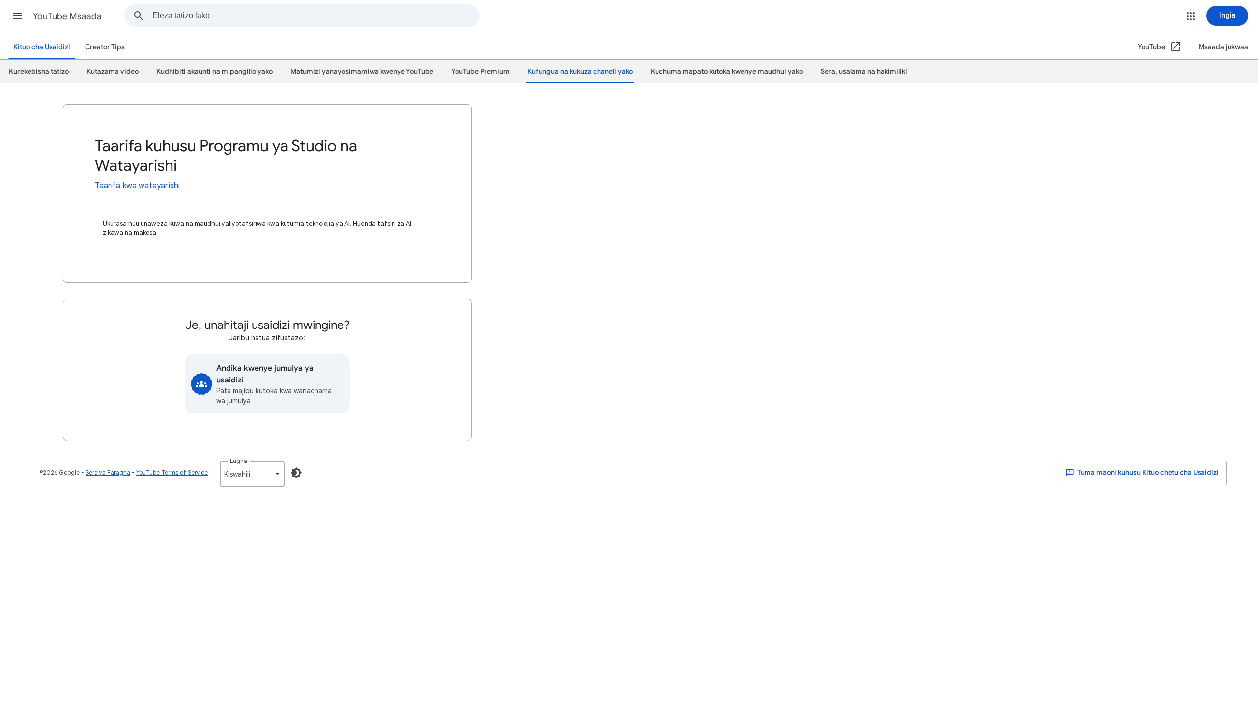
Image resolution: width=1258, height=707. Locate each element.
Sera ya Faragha (108, 472)
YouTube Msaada (67, 16)
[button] (17, 15)
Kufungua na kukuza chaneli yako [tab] (580, 71)
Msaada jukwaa (1223, 47)
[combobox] (315, 15)
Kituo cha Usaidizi (41, 47)
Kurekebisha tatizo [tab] (39, 71)
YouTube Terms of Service (172, 472)
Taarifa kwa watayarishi (137, 185)
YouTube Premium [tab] (480, 71)
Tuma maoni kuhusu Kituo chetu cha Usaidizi (1147, 472)
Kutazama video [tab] (112, 71)
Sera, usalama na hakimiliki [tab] (864, 71)
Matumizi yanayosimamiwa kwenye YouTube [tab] (361, 71)
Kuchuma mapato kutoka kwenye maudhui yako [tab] (727, 71)
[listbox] (252, 474)
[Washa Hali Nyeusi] (296, 473)
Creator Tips (105, 47)
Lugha (238, 460)
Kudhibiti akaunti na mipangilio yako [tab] (214, 71)
